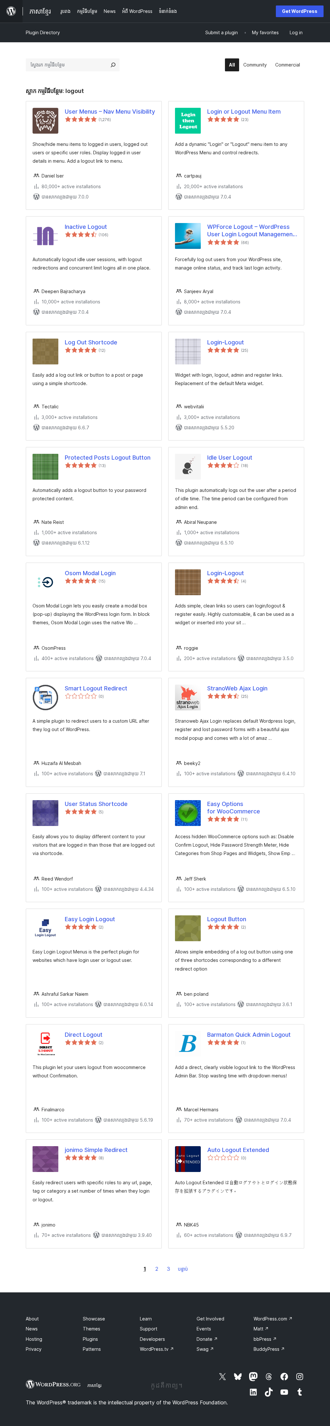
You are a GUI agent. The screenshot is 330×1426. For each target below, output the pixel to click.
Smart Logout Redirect (96, 688)
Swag (205, 1349)
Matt (261, 1328)
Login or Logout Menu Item (244, 111)
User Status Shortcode (96, 803)
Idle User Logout (229, 457)
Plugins (90, 1339)
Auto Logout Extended (238, 1149)
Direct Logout (83, 1034)
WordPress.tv (157, 1349)
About (32, 1318)
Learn (146, 1318)
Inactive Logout (86, 226)
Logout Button (226, 919)
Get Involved (210, 1318)
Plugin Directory (43, 32)
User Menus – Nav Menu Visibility (110, 111)
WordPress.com (273, 1318)
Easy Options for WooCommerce (233, 807)
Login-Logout (225, 342)
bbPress (265, 1339)
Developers (152, 1339)
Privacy (34, 1349)
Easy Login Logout (90, 919)
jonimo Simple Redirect (96, 1149)
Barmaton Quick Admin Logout (249, 1034)
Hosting (34, 1339)
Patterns (92, 1349)
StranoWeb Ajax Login (237, 688)
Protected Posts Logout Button (107, 457)
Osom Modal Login (90, 573)
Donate (207, 1339)
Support (148, 1328)
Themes (91, 1328)
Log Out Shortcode (91, 342)
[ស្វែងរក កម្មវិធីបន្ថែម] (113, 64)
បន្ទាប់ (183, 1269)
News (32, 1328)
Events (204, 1328)
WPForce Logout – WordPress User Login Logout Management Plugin (251, 230)
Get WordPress (299, 11)
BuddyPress (269, 1349)
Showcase (94, 1318)
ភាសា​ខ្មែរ (94, 1385)
